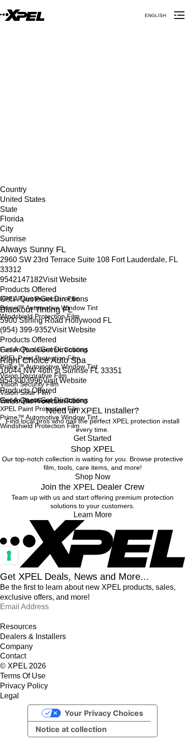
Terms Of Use (23, 676)
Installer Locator (24, 101)
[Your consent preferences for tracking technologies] (9, 556)
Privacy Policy (24, 686)
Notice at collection (71, 729)
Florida (10, 120)
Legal (9, 696)
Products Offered (28, 289)
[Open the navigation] (179, 15)
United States (20, 111)
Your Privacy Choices (104, 713)
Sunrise (11, 130)
